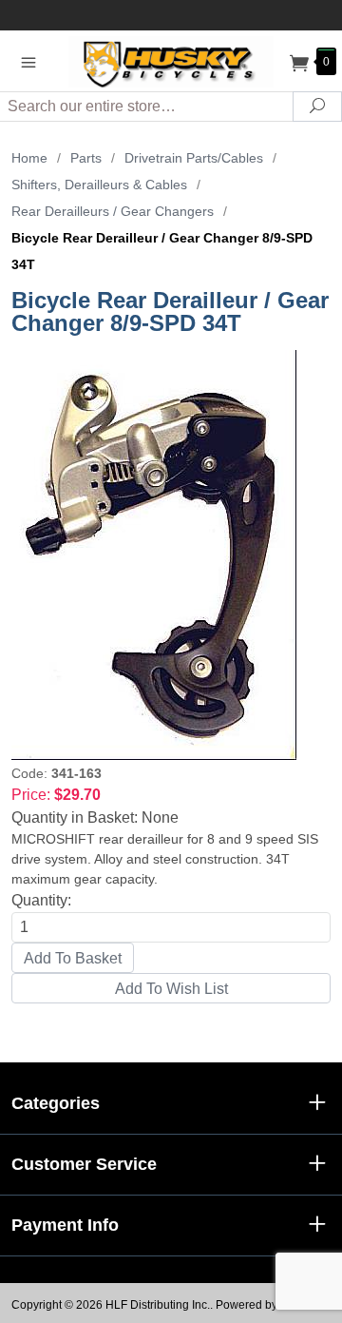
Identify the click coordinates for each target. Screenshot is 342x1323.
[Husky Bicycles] (171, 60)
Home (29, 157)
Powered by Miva (260, 1305)
